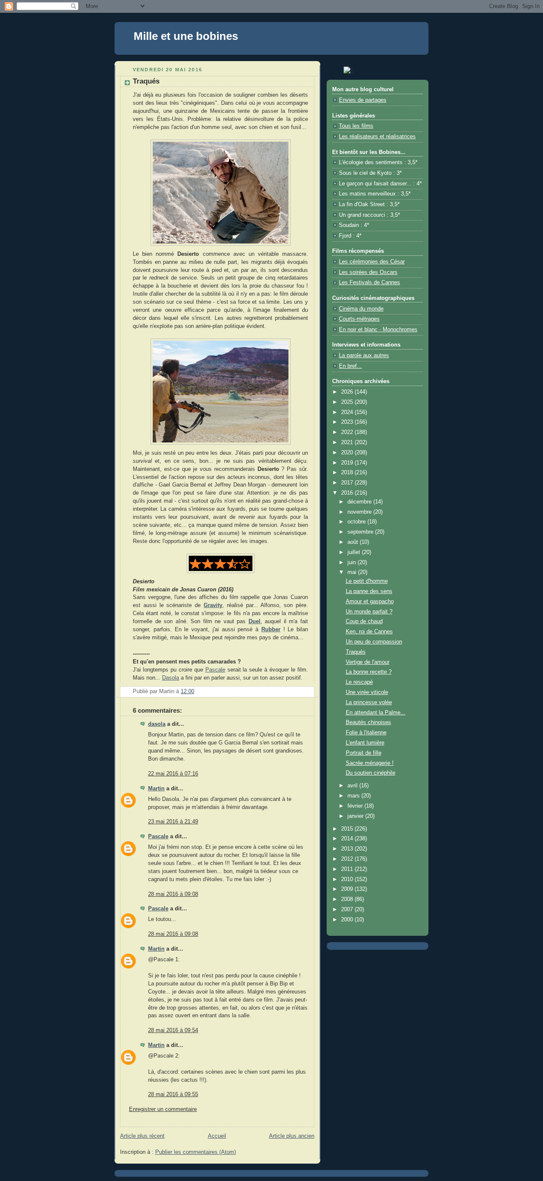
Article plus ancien (291, 1136)
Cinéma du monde (361, 309)
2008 (348, 899)
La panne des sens (369, 591)
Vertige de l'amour (367, 662)
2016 (348, 493)
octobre (357, 522)
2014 (348, 839)
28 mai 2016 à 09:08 (173, 894)
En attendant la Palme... (376, 713)
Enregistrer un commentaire (163, 1109)
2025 (348, 402)
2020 (348, 453)
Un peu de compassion (374, 642)
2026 (348, 392)
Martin (156, 789)
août (353, 542)
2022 (348, 432)
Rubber (270, 629)
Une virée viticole (367, 692)
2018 (348, 473)
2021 (348, 442)
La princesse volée (369, 702)
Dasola (170, 678)
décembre (360, 502)
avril (353, 786)
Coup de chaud (364, 621)
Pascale (215, 670)
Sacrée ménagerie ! (370, 763)
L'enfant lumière (365, 743)
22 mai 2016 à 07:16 (173, 774)
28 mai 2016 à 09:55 (173, 1094)
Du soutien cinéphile (370, 773)
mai (352, 572)
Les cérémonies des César (372, 262)
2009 (348, 889)
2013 (348, 849)
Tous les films (356, 126)
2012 (348, 859)
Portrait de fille (363, 753)
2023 (348, 422)
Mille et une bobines (186, 36)
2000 (348, 920)
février (355, 806)
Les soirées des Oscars (368, 272)
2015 (348, 829)
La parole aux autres (364, 355)
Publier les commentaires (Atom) (195, 1152)
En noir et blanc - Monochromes (378, 330)
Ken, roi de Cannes (369, 632)
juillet (354, 552)
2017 (348, 483)
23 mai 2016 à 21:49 (173, 822)
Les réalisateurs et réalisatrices (377, 137)
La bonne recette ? (369, 672)
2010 (348, 879)
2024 (348, 412)
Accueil (217, 1136)
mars (354, 796)
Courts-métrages (359, 319)
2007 (348, 909)
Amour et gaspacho (370, 601)
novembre (360, 512)
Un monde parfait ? (369, 612)
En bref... (350, 366)
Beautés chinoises (368, 722)
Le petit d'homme (367, 581)
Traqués (356, 652)
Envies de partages (362, 100)
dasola (156, 724)
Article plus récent (142, 1136)
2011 (348, 869)
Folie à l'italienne (366, 733)
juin (352, 562)
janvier (356, 816)
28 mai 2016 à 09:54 (173, 1030)
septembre (361, 532)
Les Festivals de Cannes (369, 282)
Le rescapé (359, 682)
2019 (348, 463)
